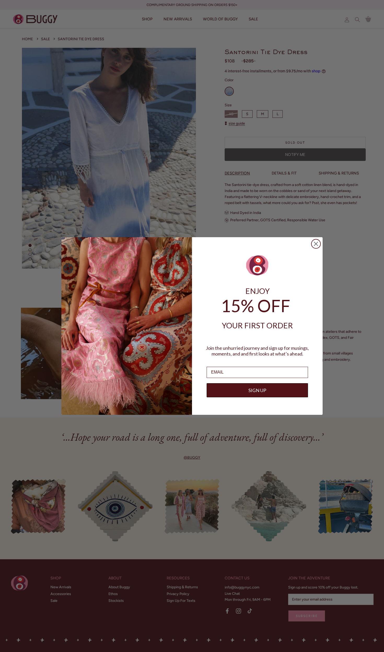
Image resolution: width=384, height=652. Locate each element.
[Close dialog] (316, 243)
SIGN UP (257, 390)
